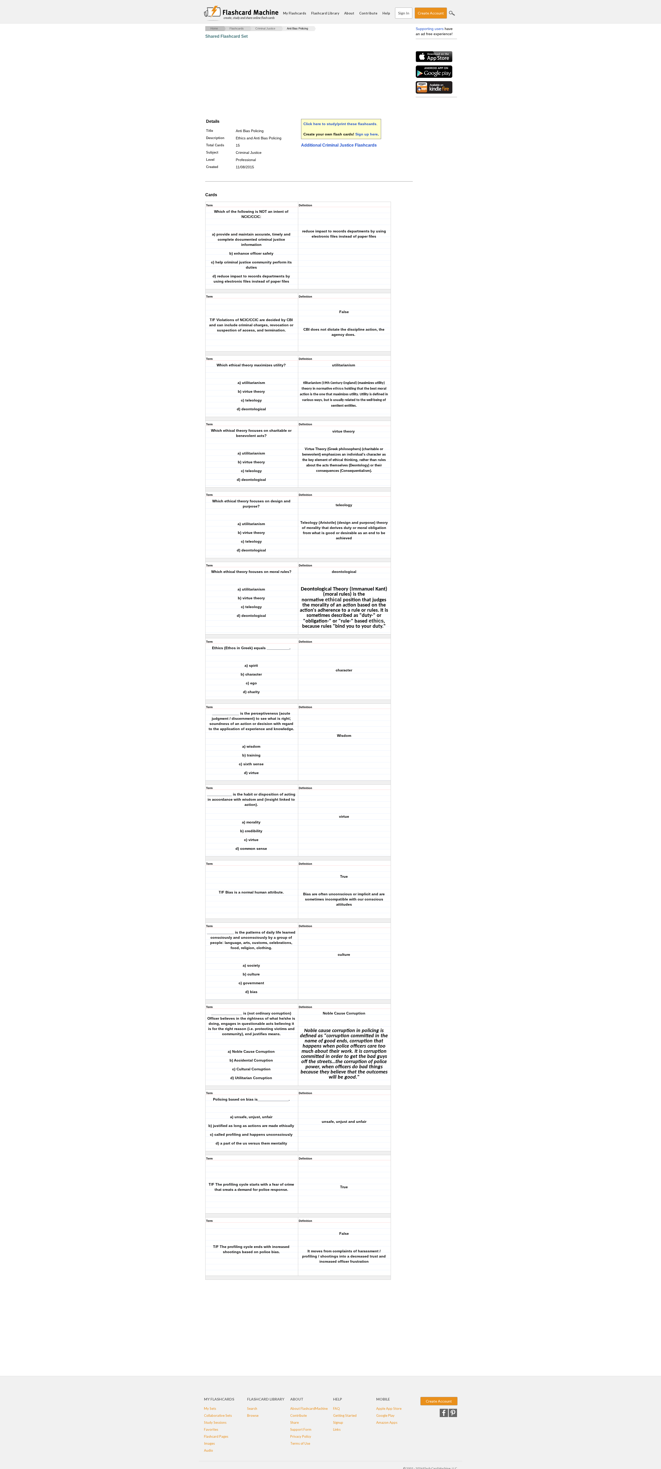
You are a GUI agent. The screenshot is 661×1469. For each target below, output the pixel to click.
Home (214, 28)
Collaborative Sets (218, 1415)
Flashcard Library (325, 13)
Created (212, 167)
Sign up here (366, 134)
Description (215, 138)
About (349, 13)
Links (337, 1429)
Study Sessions (215, 1422)
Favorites (211, 1429)
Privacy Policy (300, 1436)
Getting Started (345, 1415)
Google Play (385, 1415)
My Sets (210, 1408)
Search (452, 13)
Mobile (383, 1399)
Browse (252, 1415)
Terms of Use (300, 1443)
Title (209, 131)
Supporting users (430, 29)
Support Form (300, 1429)
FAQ (336, 1408)
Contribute (368, 13)
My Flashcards (294, 13)
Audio (208, 1450)
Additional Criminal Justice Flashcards (339, 145)
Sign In (403, 13)
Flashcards (237, 28)
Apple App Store (389, 1408)
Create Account (431, 13)
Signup (338, 1422)
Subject (212, 152)
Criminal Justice (265, 28)
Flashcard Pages (216, 1436)
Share (294, 1422)
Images (209, 1443)
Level (210, 160)
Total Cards (215, 145)
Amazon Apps (386, 1422)
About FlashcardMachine (309, 1408)
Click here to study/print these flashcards (339, 124)
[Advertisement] (299, 79)
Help (386, 13)
